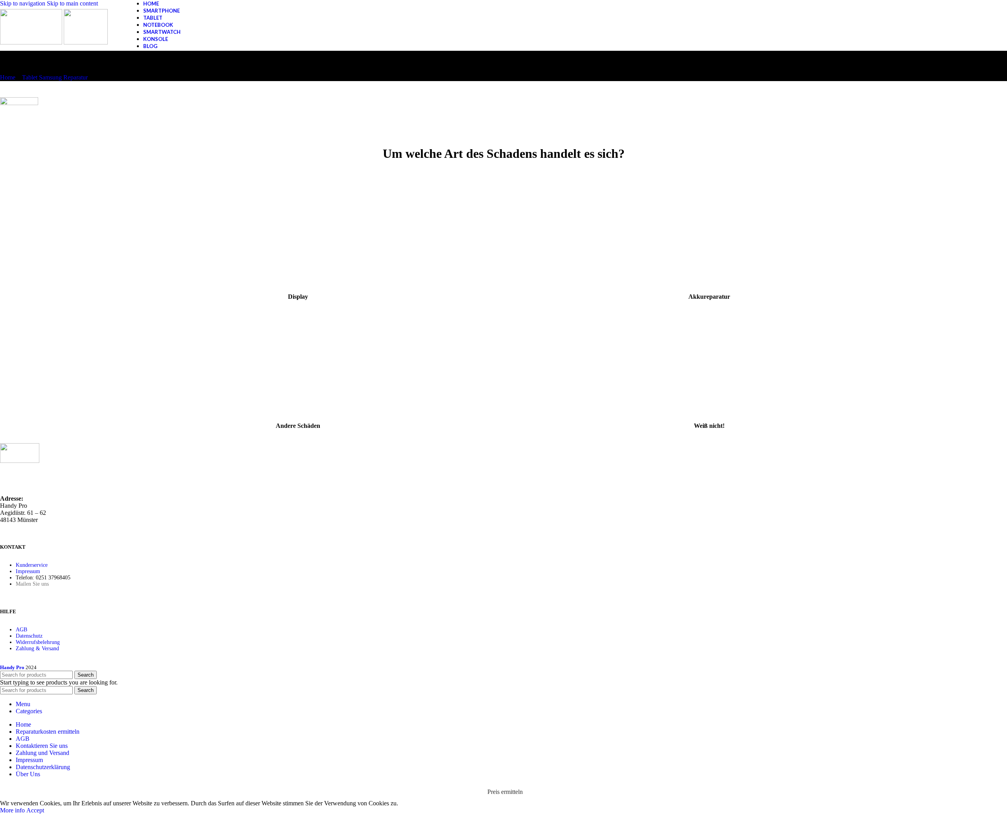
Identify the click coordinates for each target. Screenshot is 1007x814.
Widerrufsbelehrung (38, 642)
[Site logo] (32, 42)
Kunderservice (32, 565)
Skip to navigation (23, 3)
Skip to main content (72, 3)
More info (13, 810)
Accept (35, 810)
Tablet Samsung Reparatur (55, 77)
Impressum (28, 571)
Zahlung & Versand (37, 648)
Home (7, 77)
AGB (21, 630)
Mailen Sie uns (32, 584)
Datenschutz (29, 636)
